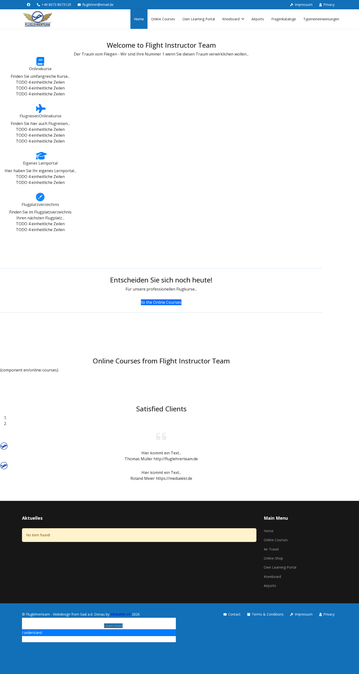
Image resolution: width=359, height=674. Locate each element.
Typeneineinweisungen (321, 19)
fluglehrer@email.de (98, 4)
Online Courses (163, 19)
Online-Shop (273, 558)
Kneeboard (231, 19)
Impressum (304, 4)
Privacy (329, 4)
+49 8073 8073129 (56, 4)
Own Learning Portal (198, 19)
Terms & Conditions (268, 614)
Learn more (113, 625)
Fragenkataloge (283, 19)
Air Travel (271, 549)
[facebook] (28, 4)
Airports (258, 19)
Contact (234, 614)
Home (139, 19)
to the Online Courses (161, 302)
